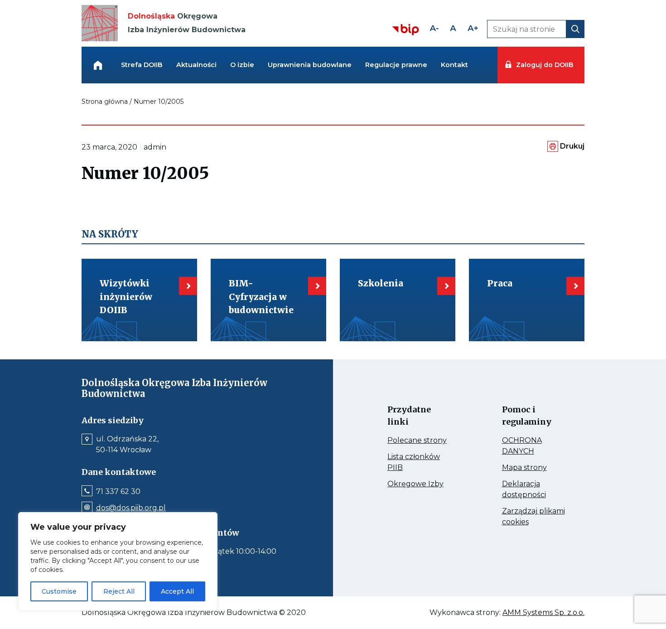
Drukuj (572, 146)
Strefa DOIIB (142, 65)
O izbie (242, 65)
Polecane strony (419, 440)
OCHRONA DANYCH (534, 446)
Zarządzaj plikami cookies (533, 517)
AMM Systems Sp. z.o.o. (543, 612)
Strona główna (105, 101)
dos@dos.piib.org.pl (131, 508)
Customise (59, 591)
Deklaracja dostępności (534, 489)
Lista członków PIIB (413, 462)
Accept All (177, 591)
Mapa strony (534, 467)
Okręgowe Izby (419, 484)
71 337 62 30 (118, 491)
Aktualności (196, 65)
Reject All (119, 591)
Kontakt (454, 65)
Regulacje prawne (396, 65)
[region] (117, 561)
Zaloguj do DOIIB (545, 65)
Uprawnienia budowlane (310, 65)
